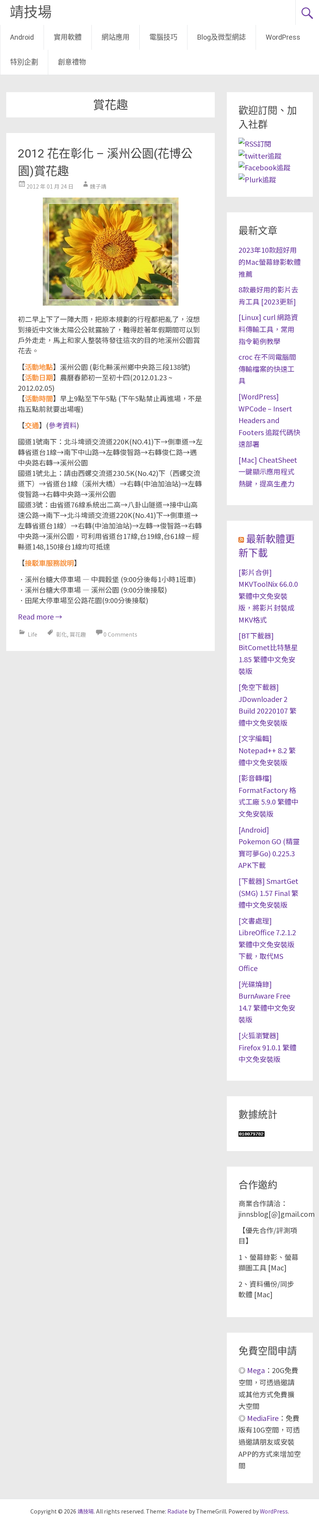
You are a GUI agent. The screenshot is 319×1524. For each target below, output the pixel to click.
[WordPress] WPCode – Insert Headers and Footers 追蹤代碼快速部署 (269, 420)
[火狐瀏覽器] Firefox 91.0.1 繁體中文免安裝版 (267, 1047)
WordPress (283, 37)
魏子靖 (98, 186)
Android (22, 37)
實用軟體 (68, 37)
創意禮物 (72, 62)
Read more (40, 616)
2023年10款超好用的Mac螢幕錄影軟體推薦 (269, 261)
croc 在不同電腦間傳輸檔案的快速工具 (267, 368)
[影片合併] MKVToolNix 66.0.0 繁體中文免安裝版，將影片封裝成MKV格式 (268, 596)
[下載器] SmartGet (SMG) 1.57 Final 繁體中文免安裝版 (268, 893)
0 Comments (120, 634)
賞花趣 (78, 634)
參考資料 (63, 425)
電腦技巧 (163, 37)
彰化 (61, 634)
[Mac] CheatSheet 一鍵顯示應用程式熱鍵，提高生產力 (267, 471)
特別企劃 (24, 62)
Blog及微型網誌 (221, 37)
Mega (256, 1370)
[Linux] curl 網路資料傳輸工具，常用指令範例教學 (268, 329)
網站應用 (116, 37)
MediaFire (263, 1418)
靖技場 (31, 12)
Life (32, 634)
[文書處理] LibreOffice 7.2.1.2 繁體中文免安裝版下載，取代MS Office (267, 944)
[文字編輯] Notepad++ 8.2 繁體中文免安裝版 (267, 750)
